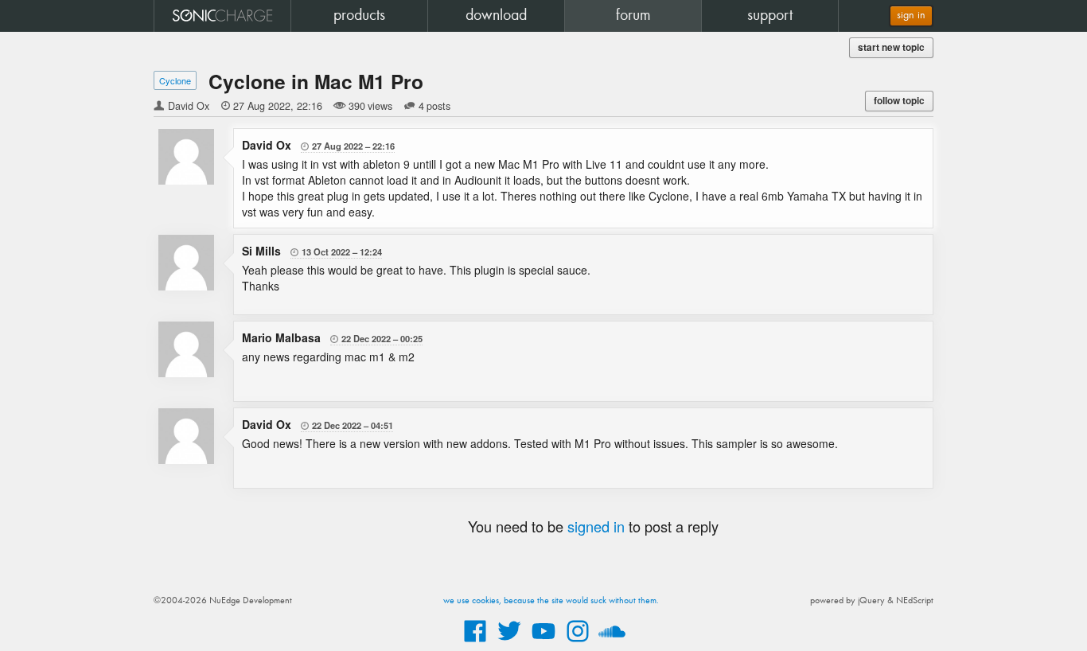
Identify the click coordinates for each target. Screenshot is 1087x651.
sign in (911, 15)
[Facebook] (475, 643)
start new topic (891, 47)
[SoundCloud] (612, 643)
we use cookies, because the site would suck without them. (551, 601)
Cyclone (175, 80)
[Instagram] (578, 643)
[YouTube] (543, 643)
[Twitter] (509, 643)
